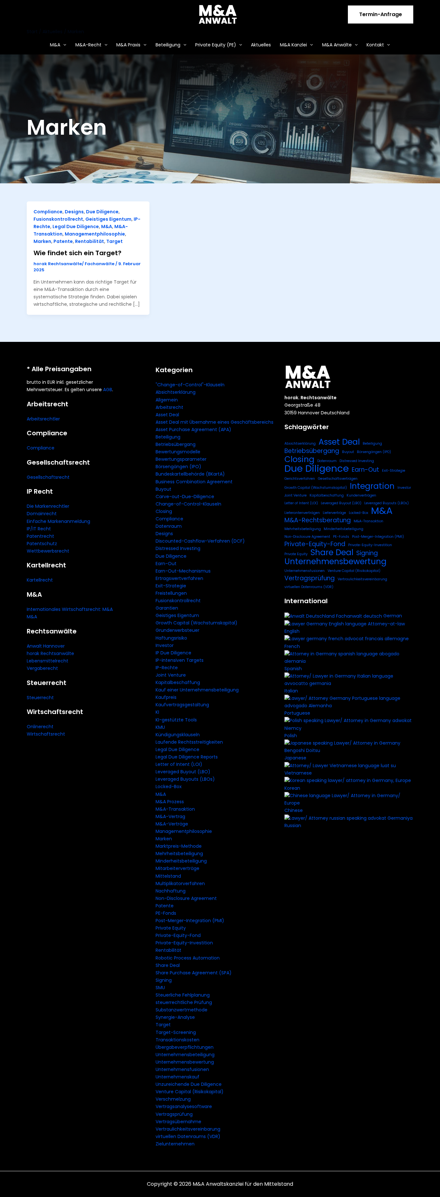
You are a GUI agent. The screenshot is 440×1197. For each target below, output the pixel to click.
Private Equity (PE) (215, 45)
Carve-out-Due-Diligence (185, 496)
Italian (291, 691)
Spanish (293, 668)
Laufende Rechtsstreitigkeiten (189, 742)
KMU (160, 727)
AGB (107, 389)
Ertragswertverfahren (179, 578)
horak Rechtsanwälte (50, 653)
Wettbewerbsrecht (48, 551)
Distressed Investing (178, 548)
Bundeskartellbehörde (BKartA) (190, 474)
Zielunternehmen (175, 1144)
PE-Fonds (166, 913)
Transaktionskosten (177, 1040)
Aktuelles (261, 45)
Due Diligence (102, 211)
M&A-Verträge (172, 824)
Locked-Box (169, 786)
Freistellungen (171, 593)
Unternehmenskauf (177, 1077)
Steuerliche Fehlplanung (183, 995)
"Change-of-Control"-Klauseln (190, 384)
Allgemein (167, 400)
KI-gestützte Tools (176, 720)
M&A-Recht (88, 45)
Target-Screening (176, 1032)
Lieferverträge (334, 512)
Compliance (47, 211)
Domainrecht (42, 513)
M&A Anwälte (337, 45)
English (292, 631)
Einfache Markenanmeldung (58, 521)
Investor (165, 645)
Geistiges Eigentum (108, 219)
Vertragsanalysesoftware (184, 1106)
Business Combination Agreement (194, 481)
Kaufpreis (166, 697)
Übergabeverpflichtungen (185, 1047)
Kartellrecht (40, 580)
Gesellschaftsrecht (48, 477)
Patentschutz (42, 543)
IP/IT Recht (39, 529)
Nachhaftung (171, 891)
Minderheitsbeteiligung (181, 861)
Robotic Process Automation (188, 958)
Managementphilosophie (95, 234)
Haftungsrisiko (171, 638)
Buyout (163, 489)
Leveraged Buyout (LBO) (183, 771)
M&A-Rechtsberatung (317, 520)
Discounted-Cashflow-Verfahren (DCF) (200, 541)
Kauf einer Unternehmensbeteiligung (197, 690)
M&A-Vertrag (170, 816)
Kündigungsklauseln (178, 734)
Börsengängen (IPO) (178, 466)
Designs (74, 211)
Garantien (167, 608)
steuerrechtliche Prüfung (184, 1002)
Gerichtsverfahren (299, 478)
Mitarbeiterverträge (177, 868)
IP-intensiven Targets (180, 660)
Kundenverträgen (361, 495)
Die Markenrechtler (48, 506)
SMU (160, 987)
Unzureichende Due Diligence (189, 1084)
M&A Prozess (170, 801)
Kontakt (375, 45)
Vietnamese (298, 773)
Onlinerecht (40, 726)
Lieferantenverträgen (302, 512)
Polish (290, 735)
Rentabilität (89, 241)
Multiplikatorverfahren (180, 883)
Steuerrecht (40, 697)
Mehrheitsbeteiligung (179, 853)
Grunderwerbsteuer (177, 630)
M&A (55, 45)
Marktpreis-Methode (179, 846)
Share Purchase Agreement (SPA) (194, 973)
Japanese (295, 758)
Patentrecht (40, 536)
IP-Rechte (167, 667)
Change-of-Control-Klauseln (188, 504)
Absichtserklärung (176, 392)
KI (157, 712)
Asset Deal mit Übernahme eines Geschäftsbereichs (214, 422)
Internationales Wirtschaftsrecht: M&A (70, 609)
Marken (42, 241)
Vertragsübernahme (178, 1121)
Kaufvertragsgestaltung (182, 704)
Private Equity (171, 928)
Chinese (293, 810)
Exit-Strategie (171, 586)
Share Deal (168, 965)
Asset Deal (167, 414)
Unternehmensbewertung (185, 1062)
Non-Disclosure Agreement (186, 898)
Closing (164, 511)
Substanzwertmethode (181, 1010)
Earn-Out (166, 563)
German (392, 616)
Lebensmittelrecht (47, 661)
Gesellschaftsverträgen (338, 478)
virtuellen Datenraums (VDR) (188, 1136)
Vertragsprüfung (174, 1114)
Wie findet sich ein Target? (77, 252)
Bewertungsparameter (181, 459)
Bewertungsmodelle (178, 452)
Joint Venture (171, 675)
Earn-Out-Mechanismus (183, 571)
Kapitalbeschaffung (178, 682)
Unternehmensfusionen (182, 1069)
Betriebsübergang (176, 444)
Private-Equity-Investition (184, 943)
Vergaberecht (42, 668)
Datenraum (169, 526)
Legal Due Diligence (76, 226)
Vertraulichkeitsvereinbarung (188, 1129)
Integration (372, 486)
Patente (63, 241)
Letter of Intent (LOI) (179, 764)
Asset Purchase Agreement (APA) (193, 429)
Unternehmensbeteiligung (185, 1054)
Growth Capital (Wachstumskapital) (196, 623)
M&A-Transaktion (175, 809)
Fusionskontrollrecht (58, 219)
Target (114, 241)
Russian (292, 825)
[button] (380, 14)
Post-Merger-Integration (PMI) (190, 920)
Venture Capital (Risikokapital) (190, 1091)
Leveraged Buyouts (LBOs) (185, 779)
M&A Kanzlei (293, 45)
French (292, 646)
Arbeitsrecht (169, 407)
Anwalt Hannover (46, 646)
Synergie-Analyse (175, 1017)
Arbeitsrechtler (43, 419)
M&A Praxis (128, 45)
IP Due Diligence (173, 653)
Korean (292, 788)
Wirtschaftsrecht (46, 734)
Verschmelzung (173, 1099)
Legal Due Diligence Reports (187, 757)
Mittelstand (168, 876)
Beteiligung (168, 45)
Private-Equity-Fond (178, 935)
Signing (164, 980)
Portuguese (297, 713)
